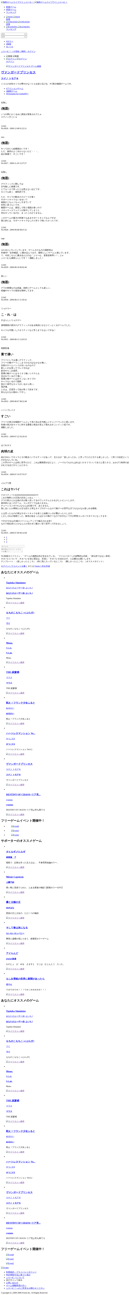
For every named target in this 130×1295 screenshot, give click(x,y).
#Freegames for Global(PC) (17, 94)
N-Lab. (9, 648)
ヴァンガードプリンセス (18, 72)
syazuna (9, 800)
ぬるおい (10, 708)
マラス (9, 677)
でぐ (8, 618)
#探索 (8, 44)
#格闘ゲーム (11, 91)
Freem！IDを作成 (42, 566)
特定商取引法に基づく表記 (18, 1275)
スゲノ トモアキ (10, 78)
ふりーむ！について (15, 1277)
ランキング (11, 12)
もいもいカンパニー (15, 933)
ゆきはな (10, 908)
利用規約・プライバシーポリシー (21, 1272)
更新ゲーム (11, 10)
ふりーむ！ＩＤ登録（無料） (14, 51)
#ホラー (9, 41)
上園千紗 (10, 882)
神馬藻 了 (11, 857)
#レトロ (9, 47)
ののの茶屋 (11, 959)
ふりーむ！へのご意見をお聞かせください (25, 1288)
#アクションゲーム (14, 88)
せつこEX (10, 739)
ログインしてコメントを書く (14, 566)
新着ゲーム (11, 7)
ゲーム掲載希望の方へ (16, 1285)
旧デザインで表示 (14, 1280)
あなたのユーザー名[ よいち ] (19, 588)
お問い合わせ (12, 1283)
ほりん (9, 984)
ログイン (31, 51)
